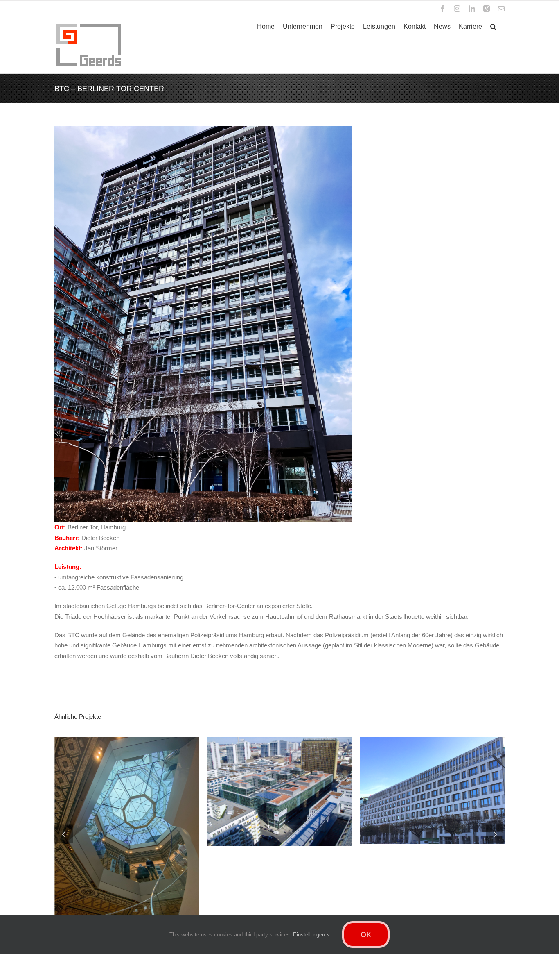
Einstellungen (310, 934)
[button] (493, 26)
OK (366, 934)
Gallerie (157, 784)
